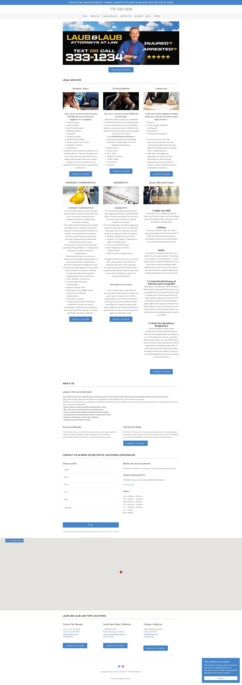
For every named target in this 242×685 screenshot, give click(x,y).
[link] (119, 666)
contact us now (80, 174)
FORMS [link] (157, 16)
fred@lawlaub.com (150, 634)
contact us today (135, 443)
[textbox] (91, 469)
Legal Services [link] (110, 16)
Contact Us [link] (126, 16)
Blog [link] (148, 16)
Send (90, 525)
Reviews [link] (139, 16)
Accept (221, 678)
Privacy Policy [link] (98, 531)
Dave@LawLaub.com (70, 634)
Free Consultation (121, 70)
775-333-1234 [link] (121, 9)
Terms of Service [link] (110, 531)
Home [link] (85, 16)
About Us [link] (95, 16)
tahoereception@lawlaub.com (114, 634)
